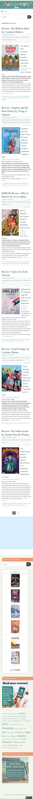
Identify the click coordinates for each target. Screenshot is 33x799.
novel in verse (5, 739)
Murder (4, 736)
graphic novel (22, 728)
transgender (21, 341)
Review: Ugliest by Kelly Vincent (15, 273)
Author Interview (14, 713)
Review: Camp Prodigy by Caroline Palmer (15, 350)
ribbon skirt (25, 98)
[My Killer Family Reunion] (15, 663)
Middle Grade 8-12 (11, 39)
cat (27, 503)
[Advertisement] (16, 532)
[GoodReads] (28, 3)
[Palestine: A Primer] (15, 648)
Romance (18, 122)
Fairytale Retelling (26, 721)
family (19, 96)
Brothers (19, 718)
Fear (30, 503)
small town (5, 745)
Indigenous (4, 98)
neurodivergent (5, 263)
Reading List (16, 739)
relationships (23, 739)
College (9, 721)
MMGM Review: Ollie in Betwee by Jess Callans (15, 194)
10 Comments (26, 207)
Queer (23, 263)
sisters (22, 742)
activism (7, 339)
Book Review (13, 718)
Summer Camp (26, 423)
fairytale (7, 183)
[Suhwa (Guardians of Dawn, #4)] (15, 617)
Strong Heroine (13, 745)
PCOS (16, 263)
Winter (25, 185)
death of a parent (9, 262)
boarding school (5, 718)
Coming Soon (15, 572)
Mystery (13, 736)
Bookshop (28, 68)
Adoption (4, 713)
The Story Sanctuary (8, 794)
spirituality (4, 99)
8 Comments (27, 362)
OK (28, 16)
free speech (12, 339)
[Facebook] (20, 3)
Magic (28, 732)
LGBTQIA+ (9, 98)
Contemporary (17, 37)
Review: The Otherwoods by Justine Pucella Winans (15, 432)
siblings (27, 263)
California (4, 721)
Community (12, 96)
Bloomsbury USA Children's (11, 503)
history (8, 732)
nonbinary (15, 98)
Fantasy (25, 440)
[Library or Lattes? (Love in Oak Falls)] (15, 632)
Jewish (13, 732)
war (12, 747)
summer (21, 745)
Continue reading (9, 93)
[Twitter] (23, 3)
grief (27, 183)
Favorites (15, 724)
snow (18, 185)
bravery (20, 503)
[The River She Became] (15, 586)
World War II (16, 747)
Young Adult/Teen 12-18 (25, 122)
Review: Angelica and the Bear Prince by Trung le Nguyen (15, 111)
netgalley (21, 736)
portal (23, 505)
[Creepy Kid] (15, 602)
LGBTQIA (9, 505)
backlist (7, 96)
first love (21, 724)
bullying (24, 503)
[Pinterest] (25, 3)
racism (11, 739)
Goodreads (24, 70)
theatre (21, 185)
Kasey (4, 34)
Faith (16, 96)
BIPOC (9, 716)
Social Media (11, 341)
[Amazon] (31, 3)
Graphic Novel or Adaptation (8, 122)
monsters (14, 505)
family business (16, 183)
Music (8, 736)
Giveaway (16, 728)
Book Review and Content (8, 37)
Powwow (20, 98)
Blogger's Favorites (6, 120)
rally (7, 341)
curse (20, 721)
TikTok (16, 341)
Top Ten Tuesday (6, 747)
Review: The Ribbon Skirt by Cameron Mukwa (15, 30)
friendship (24, 96)
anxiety (7, 423)
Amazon (22, 68)
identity (28, 96)
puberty (20, 263)
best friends (4, 716)
